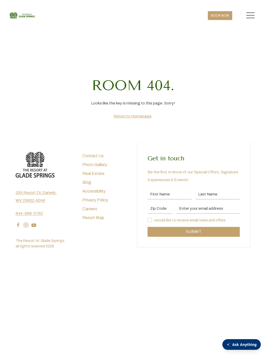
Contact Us (93, 156)
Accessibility (93, 191)
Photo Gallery (94, 164)
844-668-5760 (29, 213)
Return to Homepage (132, 116)
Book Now (220, 15)
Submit (194, 232)
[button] (250, 15)
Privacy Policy (95, 200)
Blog (86, 182)
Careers (89, 209)
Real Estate (93, 173)
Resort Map (93, 217)
